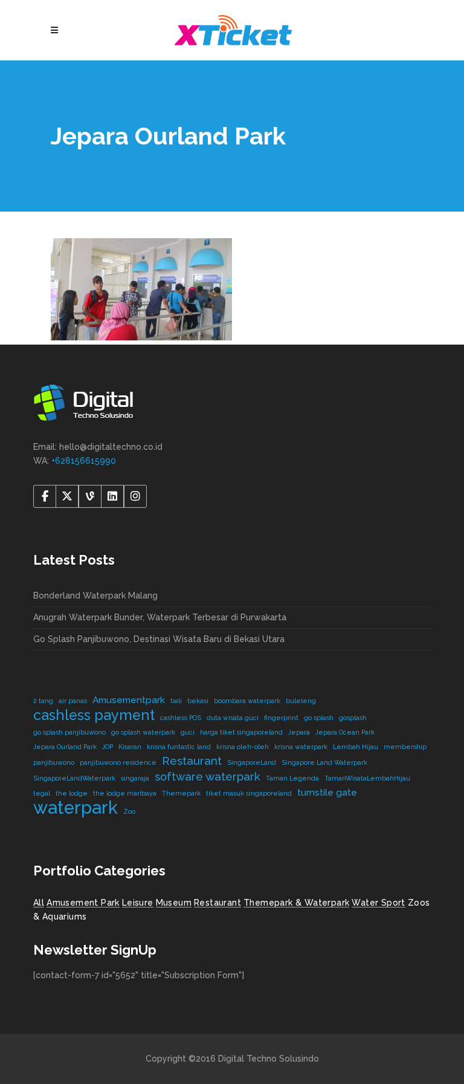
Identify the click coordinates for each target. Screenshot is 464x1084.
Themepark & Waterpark (296, 902)
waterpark (75, 807)
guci (188, 732)
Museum (174, 902)
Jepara (299, 732)
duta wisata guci (233, 717)
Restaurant (192, 760)
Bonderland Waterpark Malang (95, 595)
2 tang (43, 700)
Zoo (129, 811)
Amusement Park (83, 902)
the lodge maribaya (124, 793)
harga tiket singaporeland (241, 732)
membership (405, 746)
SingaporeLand (251, 762)
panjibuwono (53, 762)
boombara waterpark (247, 700)
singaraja (135, 778)
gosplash (353, 717)
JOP (107, 746)
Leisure (137, 902)
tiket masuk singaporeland (249, 793)
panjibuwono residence (118, 762)
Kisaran (129, 746)
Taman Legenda (292, 778)
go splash (319, 717)
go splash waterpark (143, 732)
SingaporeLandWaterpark (74, 778)
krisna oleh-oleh (242, 746)
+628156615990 (83, 461)
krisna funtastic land (179, 746)
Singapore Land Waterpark (324, 762)
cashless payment (94, 715)
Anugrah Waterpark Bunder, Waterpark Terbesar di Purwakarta (159, 617)
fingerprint (281, 717)
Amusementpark (128, 700)
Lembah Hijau (355, 746)
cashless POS (180, 717)
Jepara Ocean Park (345, 732)
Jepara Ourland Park (65, 746)
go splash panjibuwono (69, 732)
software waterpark (207, 776)
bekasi (197, 700)
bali (176, 700)
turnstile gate (327, 792)
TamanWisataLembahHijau (367, 778)
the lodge (72, 793)
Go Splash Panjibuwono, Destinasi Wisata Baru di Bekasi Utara (159, 639)
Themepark (181, 793)
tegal (41, 793)
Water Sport (378, 902)
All (38, 902)
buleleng (301, 700)
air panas (73, 700)
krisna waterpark (300, 746)
